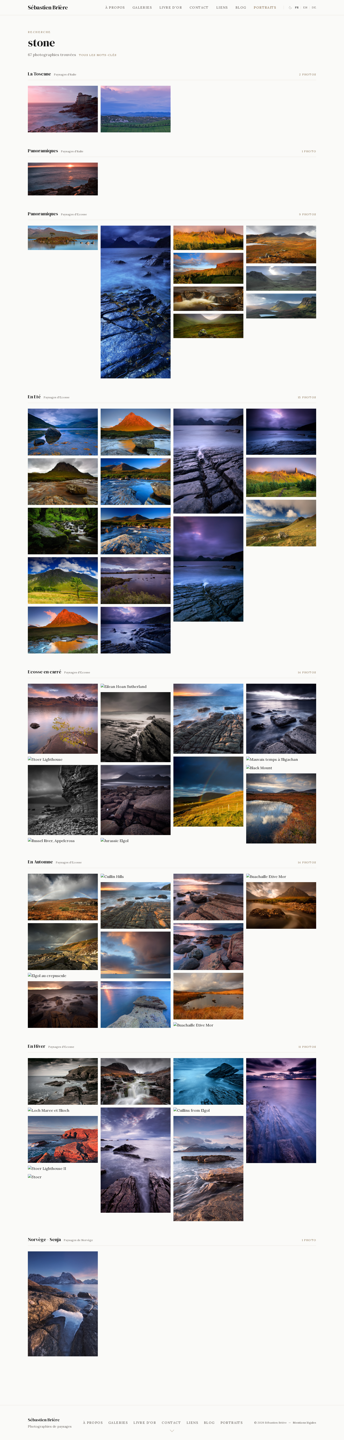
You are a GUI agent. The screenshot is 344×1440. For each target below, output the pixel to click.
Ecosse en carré (44, 671)
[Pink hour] (208, 897)
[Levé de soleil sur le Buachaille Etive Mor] (136, 432)
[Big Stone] (208, 1081)
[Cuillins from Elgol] (208, 1110)
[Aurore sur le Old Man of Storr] (208, 238)
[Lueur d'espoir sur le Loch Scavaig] (136, 630)
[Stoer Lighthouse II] (63, 1168)
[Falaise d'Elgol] (63, 800)
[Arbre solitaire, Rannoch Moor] (63, 238)
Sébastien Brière (48, 7)
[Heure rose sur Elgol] (63, 946)
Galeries (142, 7)
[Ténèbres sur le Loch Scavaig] (208, 461)
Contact (199, 7)
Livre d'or (170, 7)
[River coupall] (136, 481)
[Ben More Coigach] (281, 244)
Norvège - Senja (44, 1239)
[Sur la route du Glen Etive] (63, 580)
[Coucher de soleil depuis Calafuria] (63, 179)
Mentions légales (304, 1422)
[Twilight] (281, 1110)
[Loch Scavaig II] (136, 800)
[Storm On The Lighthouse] (63, 1081)
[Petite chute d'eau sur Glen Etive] (208, 299)
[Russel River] (136, 1081)
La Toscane (39, 74)
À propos (115, 7)
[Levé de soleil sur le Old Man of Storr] (281, 477)
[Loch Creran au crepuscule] (63, 432)
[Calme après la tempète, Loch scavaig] (208, 719)
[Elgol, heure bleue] (136, 905)
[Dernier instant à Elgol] (281, 719)
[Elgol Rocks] (63, 897)
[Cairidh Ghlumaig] (136, 955)
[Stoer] (63, 1177)
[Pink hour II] (208, 946)
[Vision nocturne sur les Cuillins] (136, 302)
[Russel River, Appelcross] (63, 840)
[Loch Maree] (63, 719)
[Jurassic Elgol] (136, 840)
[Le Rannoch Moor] (136, 580)
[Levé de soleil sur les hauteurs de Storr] (208, 268)
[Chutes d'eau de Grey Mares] (63, 531)
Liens (222, 7)
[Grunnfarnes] (63, 1303)
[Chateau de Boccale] (63, 109)
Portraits (265, 7)
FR (297, 7)
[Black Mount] (281, 768)
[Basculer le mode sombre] (290, 7)
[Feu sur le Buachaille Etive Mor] (63, 630)
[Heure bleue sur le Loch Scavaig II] (281, 432)
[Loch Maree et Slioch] (63, 1110)
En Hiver (36, 1046)
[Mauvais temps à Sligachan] (281, 759)
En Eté (34, 396)
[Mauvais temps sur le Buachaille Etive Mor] (63, 481)
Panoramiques (43, 150)
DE (314, 7)
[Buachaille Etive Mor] (281, 808)
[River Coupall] (136, 531)
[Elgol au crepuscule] (63, 975)
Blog (240, 7)
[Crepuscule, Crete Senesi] (136, 109)
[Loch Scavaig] (136, 1160)
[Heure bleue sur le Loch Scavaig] (208, 569)
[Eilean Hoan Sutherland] (136, 686)
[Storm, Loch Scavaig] (136, 727)
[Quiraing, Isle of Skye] (281, 278)
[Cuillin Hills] (136, 876)
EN (305, 7)
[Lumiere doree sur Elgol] (63, 1004)
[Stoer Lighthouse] (63, 759)
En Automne (40, 861)
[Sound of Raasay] (281, 523)
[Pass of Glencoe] (208, 326)
